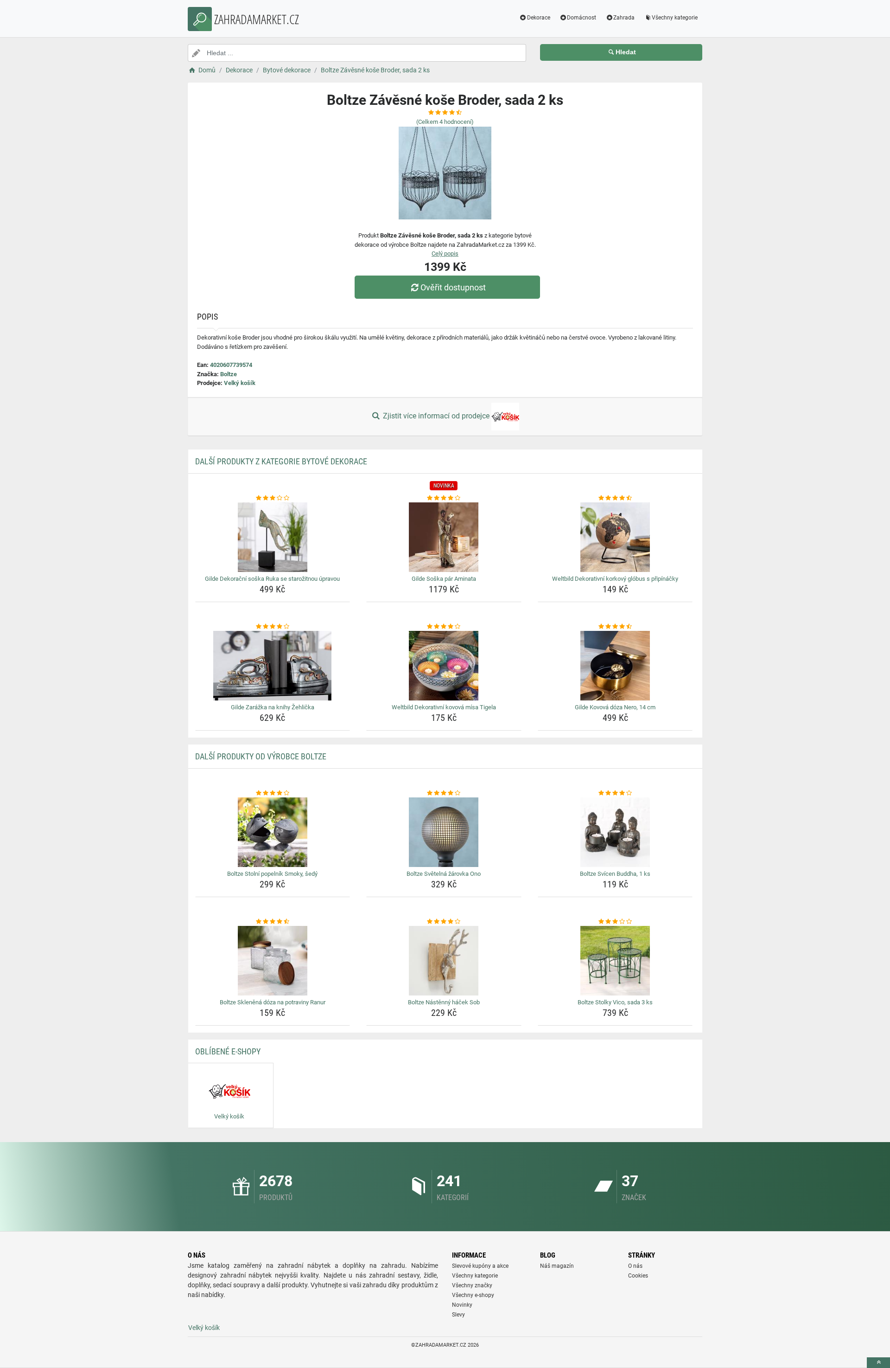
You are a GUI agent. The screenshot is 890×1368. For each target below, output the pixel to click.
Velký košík (239, 382)
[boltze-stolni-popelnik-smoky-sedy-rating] (273, 793)
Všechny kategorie (675, 17)
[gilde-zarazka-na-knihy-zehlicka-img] (273, 665)
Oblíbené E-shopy (228, 1051)
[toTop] (878, 1362)
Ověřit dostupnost (453, 287)
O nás (635, 1266)
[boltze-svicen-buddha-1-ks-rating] (615, 793)
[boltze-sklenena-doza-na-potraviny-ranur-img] (273, 960)
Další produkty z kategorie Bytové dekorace (281, 461)
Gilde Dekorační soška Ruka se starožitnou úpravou (272, 578)
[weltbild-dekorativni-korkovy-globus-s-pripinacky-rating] (615, 498)
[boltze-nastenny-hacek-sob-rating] (444, 921)
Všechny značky (472, 1285)
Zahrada (624, 17)
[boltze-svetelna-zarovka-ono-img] (444, 832)
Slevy (458, 1314)
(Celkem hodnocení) (445, 121)
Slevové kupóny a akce (480, 1266)
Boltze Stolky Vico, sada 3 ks (615, 1002)
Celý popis (445, 253)
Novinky (462, 1305)
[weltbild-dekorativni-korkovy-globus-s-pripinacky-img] (615, 537)
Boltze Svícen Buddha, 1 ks (615, 873)
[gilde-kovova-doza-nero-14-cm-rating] (615, 626)
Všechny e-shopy (473, 1295)
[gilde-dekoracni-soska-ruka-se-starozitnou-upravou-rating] (273, 498)
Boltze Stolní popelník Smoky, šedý (272, 873)
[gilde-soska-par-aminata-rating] (444, 498)
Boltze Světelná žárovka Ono (444, 873)
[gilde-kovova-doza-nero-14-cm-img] (615, 665)
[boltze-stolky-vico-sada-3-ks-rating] (615, 921)
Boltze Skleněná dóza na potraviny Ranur (272, 1002)
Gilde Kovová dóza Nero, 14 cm (615, 707)
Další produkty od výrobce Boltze (260, 756)
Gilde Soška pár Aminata (444, 578)
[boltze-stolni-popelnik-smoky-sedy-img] (273, 832)
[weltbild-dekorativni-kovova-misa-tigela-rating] (444, 626)
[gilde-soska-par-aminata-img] (444, 537)
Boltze (228, 374)
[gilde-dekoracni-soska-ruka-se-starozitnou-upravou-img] (273, 537)
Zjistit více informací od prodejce (436, 415)
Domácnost (581, 17)
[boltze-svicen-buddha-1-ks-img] (615, 832)
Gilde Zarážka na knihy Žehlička (272, 707)
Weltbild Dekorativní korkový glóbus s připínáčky (615, 578)
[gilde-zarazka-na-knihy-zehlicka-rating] (273, 626)
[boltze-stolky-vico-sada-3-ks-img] (615, 960)
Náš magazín (557, 1266)
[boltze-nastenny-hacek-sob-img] (444, 960)
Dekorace (538, 17)
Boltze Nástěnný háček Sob (444, 1002)
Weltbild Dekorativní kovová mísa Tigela (444, 707)
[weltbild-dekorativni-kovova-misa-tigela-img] (444, 665)
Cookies (638, 1275)
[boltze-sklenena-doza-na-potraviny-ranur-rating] (273, 921)
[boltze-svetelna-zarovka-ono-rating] (444, 793)
